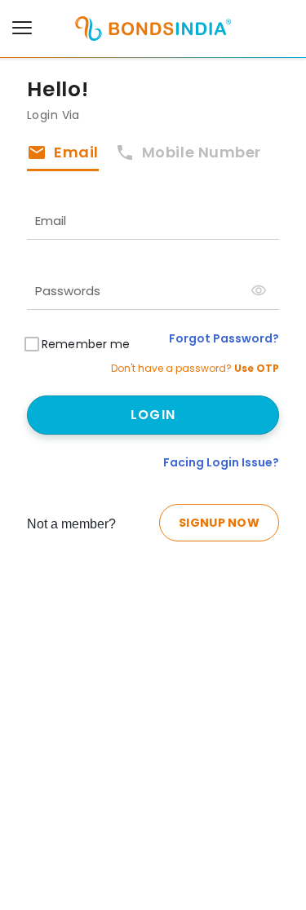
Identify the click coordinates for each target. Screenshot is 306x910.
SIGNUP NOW (219, 523)
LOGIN (153, 414)
